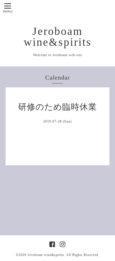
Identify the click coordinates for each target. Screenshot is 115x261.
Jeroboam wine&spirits (58, 36)
